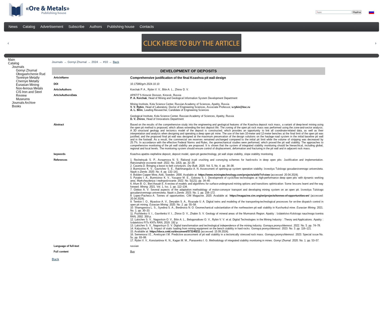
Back (116, 62)
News (13, 27)
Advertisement (51, 27)
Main (11, 59)
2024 (95, 62)
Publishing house (120, 27)
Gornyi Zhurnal (77, 62)
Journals (57, 62)
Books (16, 106)
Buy (132, 251)
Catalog (29, 27)
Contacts (147, 27)
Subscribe (76, 27)
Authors (96, 27)
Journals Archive (24, 102)
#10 (105, 62)
